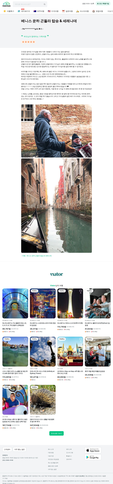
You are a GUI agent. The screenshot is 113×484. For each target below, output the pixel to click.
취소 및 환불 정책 (53, 463)
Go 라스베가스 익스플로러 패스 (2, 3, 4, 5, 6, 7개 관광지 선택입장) (14, 324)
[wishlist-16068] (53, 387)
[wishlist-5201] (81, 339)
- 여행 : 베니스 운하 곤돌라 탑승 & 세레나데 (36, 256)
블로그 (69, 456)
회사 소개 (51, 449)
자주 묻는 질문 (52, 469)
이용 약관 (51, 456)
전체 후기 (69, 459)
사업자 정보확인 (80, 476)
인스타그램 (69, 452)
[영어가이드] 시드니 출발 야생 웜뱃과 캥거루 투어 (42, 420)
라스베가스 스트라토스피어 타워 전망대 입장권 (43, 324)
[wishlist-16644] (108, 291)
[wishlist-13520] (53, 339)
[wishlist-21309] (26, 339)
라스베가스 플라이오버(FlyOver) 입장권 (97, 324)
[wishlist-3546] (26, 291)
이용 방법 (51, 452)
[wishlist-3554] (81, 291)
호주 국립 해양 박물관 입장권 (95, 371)
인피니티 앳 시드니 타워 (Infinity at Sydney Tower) (42, 372)
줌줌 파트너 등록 (88, 3)
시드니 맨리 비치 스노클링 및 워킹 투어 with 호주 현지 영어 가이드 (15, 372)
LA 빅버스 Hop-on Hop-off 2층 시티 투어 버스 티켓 (70, 372)
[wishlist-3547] (53, 291)
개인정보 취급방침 (53, 459)
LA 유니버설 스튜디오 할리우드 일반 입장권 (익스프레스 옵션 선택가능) (14, 420)
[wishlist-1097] (26, 387)
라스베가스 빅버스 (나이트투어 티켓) (70, 323)
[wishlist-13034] (108, 339)
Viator (52, 285)
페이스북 (69, 449)
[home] (6, 4)
